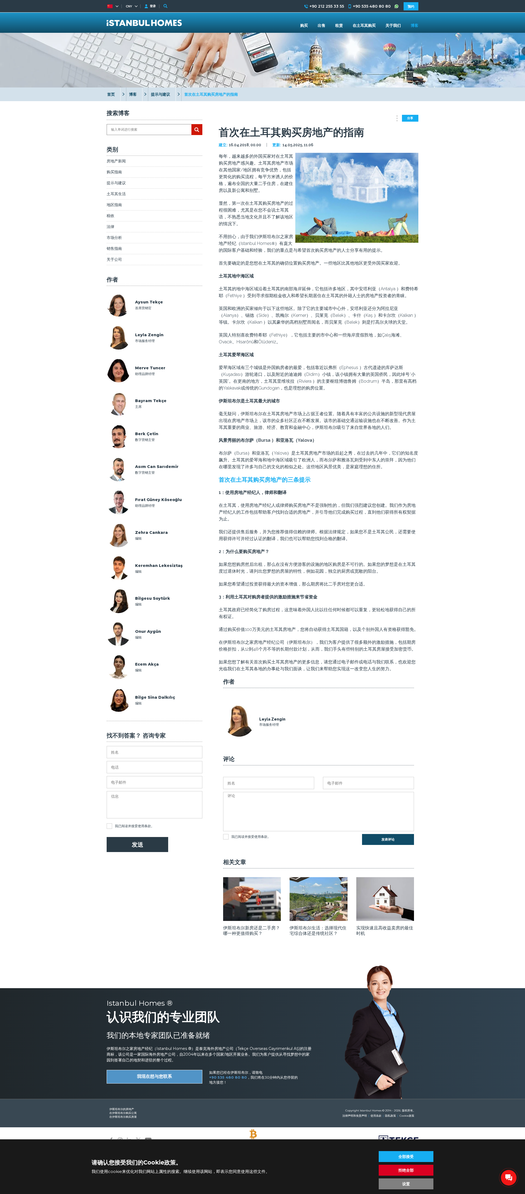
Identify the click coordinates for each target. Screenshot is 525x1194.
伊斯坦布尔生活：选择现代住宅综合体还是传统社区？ (318, 930)
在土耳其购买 (364, 25)
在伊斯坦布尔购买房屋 (123, 1117)
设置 (406, 1183)
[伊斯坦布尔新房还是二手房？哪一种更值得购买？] (252, 919)
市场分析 (114, 237)
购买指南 (114, 171)
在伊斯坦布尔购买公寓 (123, 1113)
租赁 (339, 25)
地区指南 (114, 204)
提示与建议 (160, 94)
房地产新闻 (116, 161)
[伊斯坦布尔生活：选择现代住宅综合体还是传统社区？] (318, 919)
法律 (110, 226)
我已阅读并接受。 (134, 826)
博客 (133, 94)
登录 (153, 6)
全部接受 (406, 1156)
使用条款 (144, 826)
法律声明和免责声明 (354, 1115)
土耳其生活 (116, 193)
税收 (110, 215)
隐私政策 (390, 1115)
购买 (304, 25)
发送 (137, 844)
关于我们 (393, 25)
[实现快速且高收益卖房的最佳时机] (385, 919)
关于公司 (114, 259)
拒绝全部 (406, 1170)
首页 (111, 94)
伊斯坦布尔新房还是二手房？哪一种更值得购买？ (251, 930)
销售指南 (114, 248)
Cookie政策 (406, 1115)
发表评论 (388, 839)
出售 (321, 25)
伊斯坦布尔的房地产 (121, 1109)
